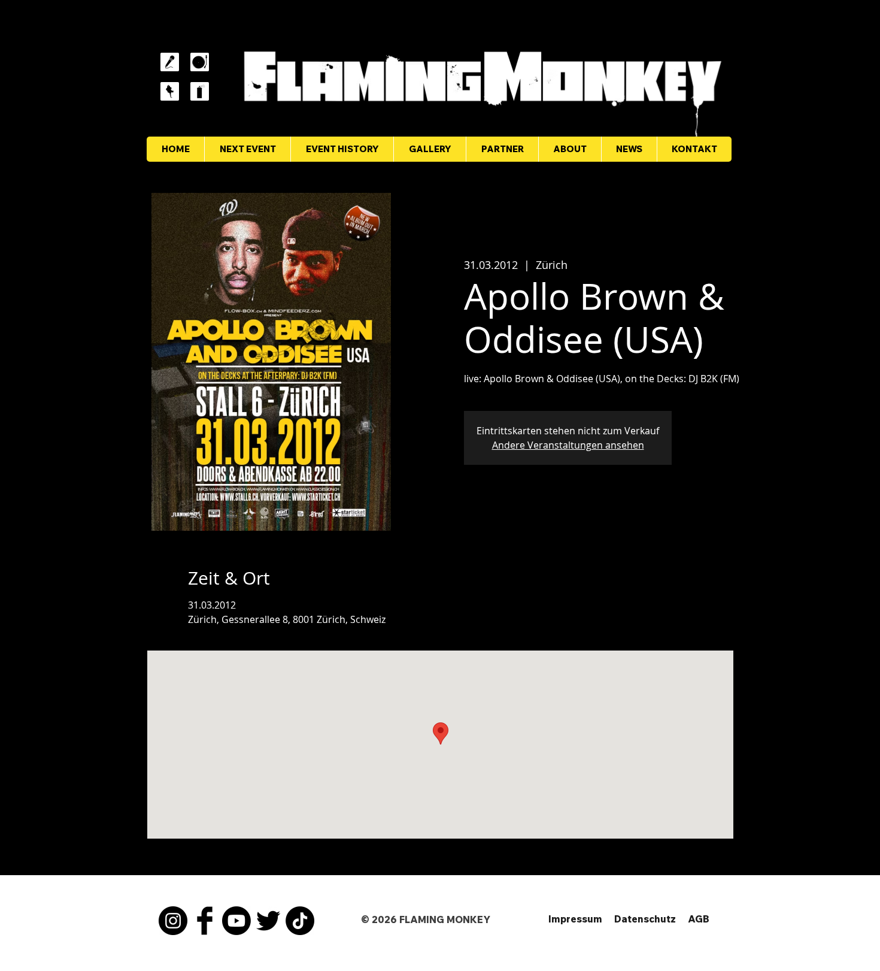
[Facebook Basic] (204, 920)
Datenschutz (645, 919)
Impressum (575, 919)
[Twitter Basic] (268, 920)
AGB (698, 919)
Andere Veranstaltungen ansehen (568, 445)
